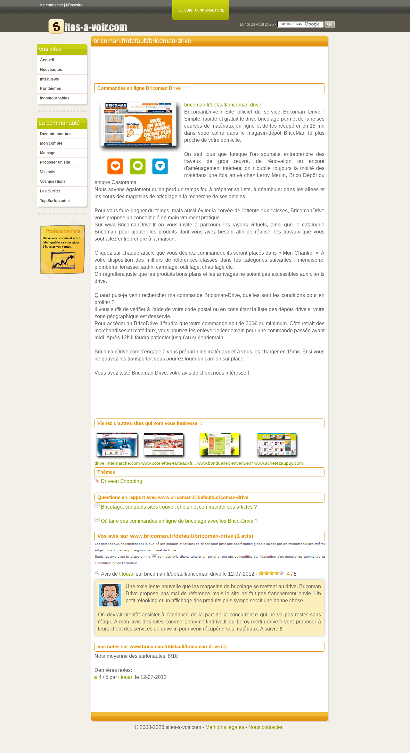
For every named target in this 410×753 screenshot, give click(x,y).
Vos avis (47, 172)
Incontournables (55, 98)
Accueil (47, 60)
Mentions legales (224, 727)
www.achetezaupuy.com (279, 463)
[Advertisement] (211, 62)
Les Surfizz (50, 191)
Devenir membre (55, 133)
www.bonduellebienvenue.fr (225, 463)
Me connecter (51, 5)
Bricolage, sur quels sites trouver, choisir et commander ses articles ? (179, 507)
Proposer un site (55, 162)
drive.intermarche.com (117, 463)
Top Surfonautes (55, 201)
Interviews (49, 79)
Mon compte (51, 143)
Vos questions (53, 181)
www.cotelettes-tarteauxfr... (169, 463)
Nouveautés (51, 69)
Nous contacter (265, 727)
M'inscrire (74, 5)
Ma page (47, 153)
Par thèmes (50, 88)
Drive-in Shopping (121, 481)
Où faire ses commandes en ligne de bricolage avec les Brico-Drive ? (179, 521)
